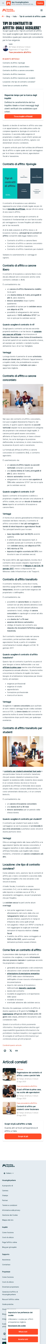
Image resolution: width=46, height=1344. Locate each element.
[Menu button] (41, 10)
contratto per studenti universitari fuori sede (22, 771)
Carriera (5, 1190)
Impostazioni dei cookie (17, 1326)
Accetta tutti (23, 1339)
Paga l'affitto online (9, 1242)
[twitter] (10, 1050)
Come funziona (8, 1232)
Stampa (5, 1195)
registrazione (8, 1014)
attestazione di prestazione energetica (23, 973)
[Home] (8, 10)
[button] (16, 1050)
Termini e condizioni (9, 1205)
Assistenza (6, 1260)
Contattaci (6, 1265)
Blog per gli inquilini (9, 1247)
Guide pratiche (7, 1304)
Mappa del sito (7, 1220)
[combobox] (8, 1173)
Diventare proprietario (10, 1287)
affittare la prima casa (12, 667)
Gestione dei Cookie (10, 1215)
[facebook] (5, 1050)
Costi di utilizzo (8, 1237)
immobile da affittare (16, 209)
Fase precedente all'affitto (20, 52)
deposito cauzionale (27, 988)
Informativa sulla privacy (11, 1210)
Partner (5, 1200)
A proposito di (7, 1186)
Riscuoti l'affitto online (10, 1299)
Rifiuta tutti (23, 1332)
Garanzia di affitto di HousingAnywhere (10, 1293)
